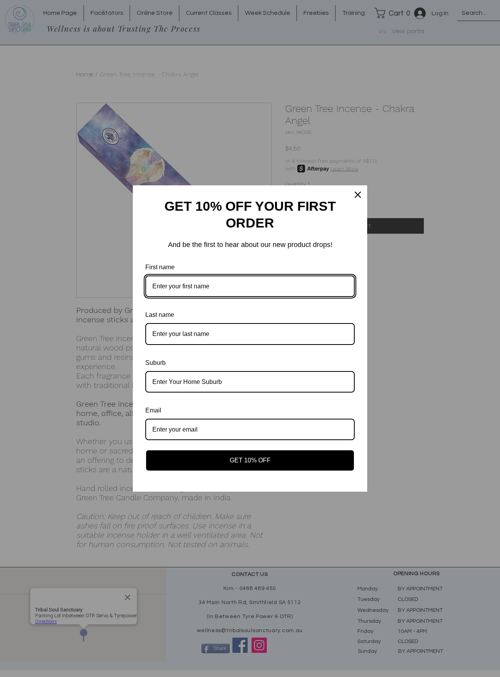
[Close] (357, 194)
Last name (159, 314)
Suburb (155, 362)
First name (160, 267)
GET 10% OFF (250, 460)
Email (153, 410)
